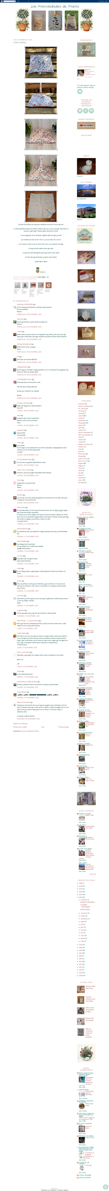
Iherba (19, 569)
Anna (18, 416)
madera (80, 440)
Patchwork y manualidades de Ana (85, 837)
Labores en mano (84, 652)
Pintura (80, 456)
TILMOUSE (88, 1165)
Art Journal (81, 409)
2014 (80, 962)
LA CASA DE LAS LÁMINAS (84, 1163)
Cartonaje (81, 411)
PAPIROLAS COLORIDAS (86, 1136)
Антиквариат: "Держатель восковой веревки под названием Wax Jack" (86, 1081)
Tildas (80, 475)
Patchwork (29, 279)
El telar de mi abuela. (85, 849)
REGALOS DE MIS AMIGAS (90, 1020)
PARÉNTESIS (89, 745)
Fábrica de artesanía (23, 702)
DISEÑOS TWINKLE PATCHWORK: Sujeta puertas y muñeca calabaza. (86, 854)
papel (80, 452)
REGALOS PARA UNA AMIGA (90, 988)
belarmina (20, 319)
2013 (80, 965)
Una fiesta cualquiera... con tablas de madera (89, 714)
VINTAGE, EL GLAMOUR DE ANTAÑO (86, 1101)
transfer (80, 478)
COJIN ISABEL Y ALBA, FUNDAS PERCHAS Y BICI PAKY (90, 680)
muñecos (81, 447)
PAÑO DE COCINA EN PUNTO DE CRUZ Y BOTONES (89, 1033)
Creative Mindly (83, 1090)
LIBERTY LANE (89, 815)
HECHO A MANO (84, 721)
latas (79, 437)
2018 (80, 950)
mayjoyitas (20, 610)
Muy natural (89, 586)
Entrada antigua (64, 727)
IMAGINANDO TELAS (85, 618)
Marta (89, 70)
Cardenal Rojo (89, 553)
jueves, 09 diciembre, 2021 (28, 411)
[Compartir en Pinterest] (45, 277)
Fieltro (80, 428)
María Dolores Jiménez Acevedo (27, 682)
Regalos (80, 464)
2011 (80, 970)
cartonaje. (81, 414)
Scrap (80, 468)
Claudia (19, 332)
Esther (19, 581)
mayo (83, 930)
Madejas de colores (85, 814)
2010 (80, 973)
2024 (81, 889)
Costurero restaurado (88, 620)
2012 (80, 967)
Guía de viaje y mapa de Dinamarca (89, 1093)
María (19, 443)
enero (82, 941)
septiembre (84, 919)
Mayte (19, 671)
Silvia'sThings (83, 766)
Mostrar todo (93, 874)
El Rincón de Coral (84, 710)
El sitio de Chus (83, 562)
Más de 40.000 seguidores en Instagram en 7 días (87, 1118)
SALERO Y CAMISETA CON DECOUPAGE (90, 999)
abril (82, 933)
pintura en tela (82, 459)
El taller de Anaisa (84, 607)
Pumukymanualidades (24, 344)
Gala (86, 519)
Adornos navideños (84, 406)
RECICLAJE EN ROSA (89, 531)
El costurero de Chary (85, 641)
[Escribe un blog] (40, 277)
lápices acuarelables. (84, 435)
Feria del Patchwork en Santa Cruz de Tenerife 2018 (89, 866)
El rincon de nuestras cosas (85, 1124)
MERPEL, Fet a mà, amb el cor (86, 675)
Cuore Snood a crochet (89, 654)
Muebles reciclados (84, 445)
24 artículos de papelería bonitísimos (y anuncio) (89, 1155)
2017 (80, 953)
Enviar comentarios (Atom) (30, 731)
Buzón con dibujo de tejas (89, 780)
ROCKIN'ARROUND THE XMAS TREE (90, 724)
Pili (18, 357)
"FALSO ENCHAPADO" (89, 609)
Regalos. (80, 466)
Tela (35, 279)
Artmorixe (20, 596)
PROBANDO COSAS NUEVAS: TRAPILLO (88, 691)
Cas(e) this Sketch (88, 1127)
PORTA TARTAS (85, 910)
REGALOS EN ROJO (89, 701)
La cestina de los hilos (85, 733)
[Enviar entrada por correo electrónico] (47, 277)
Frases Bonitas (21, 692)
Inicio (42, 727)
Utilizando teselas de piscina (88, 565)
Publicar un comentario (20, 724)
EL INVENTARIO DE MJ (24, 380)
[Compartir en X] (41, 277)
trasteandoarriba (84, 755)
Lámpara (81, 430)
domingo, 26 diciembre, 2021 (28, 719)
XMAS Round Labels (89, 1105)
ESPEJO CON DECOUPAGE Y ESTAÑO (90, 1010)
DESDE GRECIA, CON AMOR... (89, 827)
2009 (81, 976)
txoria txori (82, 573)
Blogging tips (54, 1188)
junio (82, 927)
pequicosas (20, 430)
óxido (79, 449)
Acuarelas (81, 404)
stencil (80, 471)
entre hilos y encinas (85, 663)
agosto (83, 922)
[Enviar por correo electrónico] (38, 277)
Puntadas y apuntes (85, 551)
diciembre (84, 900)
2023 (81, 892)
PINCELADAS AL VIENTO (86, 517)
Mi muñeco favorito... (88, 665)
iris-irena (20, 556)
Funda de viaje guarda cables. (89, 631)
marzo (83, 936)
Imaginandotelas (22, 367)
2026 (81, 883)
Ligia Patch (82, 825)
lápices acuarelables (84, 433)
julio (82, 925)
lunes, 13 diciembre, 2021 (27, 629)
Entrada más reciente (20, 727)
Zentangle (81, 483)
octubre (83, 916)
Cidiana (81, 629)
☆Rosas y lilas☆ (84, 777)
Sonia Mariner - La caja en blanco (27, 621)
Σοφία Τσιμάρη (21, 541)
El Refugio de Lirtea (85, 529)
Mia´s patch (83, 863)
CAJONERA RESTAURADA (85, 906)
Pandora (19, 495)
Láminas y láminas (85, 1178)
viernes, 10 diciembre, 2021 (28, 524)
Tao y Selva (88, 575)
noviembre (84, 913)
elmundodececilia (22, 529)
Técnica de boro (89, 839)
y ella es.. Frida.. (89, 1138)
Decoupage (81, 423)
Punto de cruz (82, 461)
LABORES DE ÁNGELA (85, 699)
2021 (80, 897)
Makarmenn (21, 508)
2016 (80, 956)
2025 (81, 886)
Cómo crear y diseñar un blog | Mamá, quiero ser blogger (86, 1115)
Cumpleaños (82, 421)
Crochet (80, 418)
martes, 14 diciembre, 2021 (27, 677)
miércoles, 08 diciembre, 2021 (29, 315)
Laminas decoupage (85, 1175)
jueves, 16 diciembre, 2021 (27, 687)
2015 (80, 959)
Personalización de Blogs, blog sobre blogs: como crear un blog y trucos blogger (86, 1149)
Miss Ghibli (82, 596)
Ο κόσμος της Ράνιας (23, 403)
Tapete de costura (88, 735)
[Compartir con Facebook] (43, 277)
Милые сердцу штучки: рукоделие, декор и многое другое (86, 1074)
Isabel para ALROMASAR (25, 304)
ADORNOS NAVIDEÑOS (87, 902)
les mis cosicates (84, 540)
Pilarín (19, 480)
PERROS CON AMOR (89, 768)
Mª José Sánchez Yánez (24, 460)
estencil (80, 425)
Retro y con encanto (23, 652)
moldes (80, 442)
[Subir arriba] (106, 1187)
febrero (83, 939)
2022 (81, 895)
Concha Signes (21, 633)
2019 (80, 948)
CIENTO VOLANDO (84, 744)
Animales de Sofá (89, 598)
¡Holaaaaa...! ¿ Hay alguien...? (89, 643)
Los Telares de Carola (85, 688)
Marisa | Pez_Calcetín (24, 470)
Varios (80, 480)
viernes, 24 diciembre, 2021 (28, 698)
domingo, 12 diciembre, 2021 (28, 616)
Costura (22, 279)
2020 (81, 945)
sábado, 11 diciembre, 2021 (27, 606)
